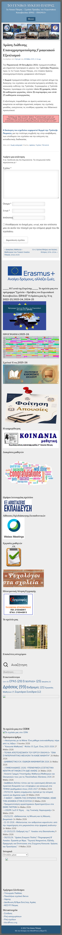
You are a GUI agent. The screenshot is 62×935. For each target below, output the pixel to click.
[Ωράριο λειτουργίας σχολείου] (17, 511)
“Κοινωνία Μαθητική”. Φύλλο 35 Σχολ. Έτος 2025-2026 (29, 746)
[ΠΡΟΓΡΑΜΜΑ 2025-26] (31, 357)
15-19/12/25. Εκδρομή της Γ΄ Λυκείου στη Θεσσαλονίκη (29, 831)
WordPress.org (10, 922)
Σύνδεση (8, 913)
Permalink (45, 145)
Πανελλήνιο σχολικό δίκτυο (16, 896)
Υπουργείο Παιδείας (13, 893)
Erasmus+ (32, 681)
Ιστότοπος (8, 217)
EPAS (15, 681)
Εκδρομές (36, 687)
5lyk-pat (17, 59)
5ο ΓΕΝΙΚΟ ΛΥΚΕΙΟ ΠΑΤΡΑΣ (31, 5)
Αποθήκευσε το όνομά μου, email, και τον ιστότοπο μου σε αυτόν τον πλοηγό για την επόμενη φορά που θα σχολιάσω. (31, 228)
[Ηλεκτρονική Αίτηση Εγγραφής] (18, 614)
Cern (6, 682)
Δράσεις (32, 145)
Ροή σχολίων (10, 919)
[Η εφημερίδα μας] (31, 447)
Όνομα (7, 203)
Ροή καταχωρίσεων (12, 916)
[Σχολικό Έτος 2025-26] (31, 383)
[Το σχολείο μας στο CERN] (15, 732)
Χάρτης (7, 899)
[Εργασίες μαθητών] (14, 566)
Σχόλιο (38, 145)
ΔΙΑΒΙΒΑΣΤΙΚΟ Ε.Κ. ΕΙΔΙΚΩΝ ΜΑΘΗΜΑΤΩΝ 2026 (26, 761)
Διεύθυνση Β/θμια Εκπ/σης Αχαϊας (20, 902)
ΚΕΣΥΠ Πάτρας (11, 905)
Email (6, 210)
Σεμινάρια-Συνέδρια (28, 691)
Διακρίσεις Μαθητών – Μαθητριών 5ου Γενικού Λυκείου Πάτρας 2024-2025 (17, 252)
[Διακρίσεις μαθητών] (28, 492)
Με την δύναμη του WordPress (27, 931)
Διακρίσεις (46, 682)
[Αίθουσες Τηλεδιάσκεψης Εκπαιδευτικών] (14, 538)
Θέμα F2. (43, 931)
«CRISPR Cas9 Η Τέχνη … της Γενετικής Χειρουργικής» (28, 810)
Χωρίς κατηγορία (16, 145)
